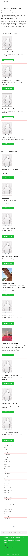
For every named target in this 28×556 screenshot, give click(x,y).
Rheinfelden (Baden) (8, 488)
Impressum (6, 548)
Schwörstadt (7, 518)
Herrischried (7, 516)
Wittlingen (6, 485)
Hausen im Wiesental (9, 504)
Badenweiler (7, 452)
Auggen (6, 459)
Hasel (5, 502)
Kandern (6, 450)
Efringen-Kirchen (8, 469)
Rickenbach (6, 514)
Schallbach (6, 483)
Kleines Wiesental (8, 509)
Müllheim (6, 447)
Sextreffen (16, 16)
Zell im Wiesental (8, 497)
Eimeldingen (7, 473)
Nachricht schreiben (8, 60)
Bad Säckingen (7, 511)
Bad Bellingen (7, 454)
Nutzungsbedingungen (9, 547)
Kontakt (5, 550)
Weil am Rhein (7, 466)
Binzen (5, 471)
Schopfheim (7, 492)
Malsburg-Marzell (8, 461)
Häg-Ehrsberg (7, 499)
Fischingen (6, 476)
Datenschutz (7, 545)
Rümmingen (7, 480)
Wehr (5, 495)
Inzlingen (6, 478)
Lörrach (6, 464)
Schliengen (6, 457)
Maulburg (6, 506)
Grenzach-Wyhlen (8, 490)
